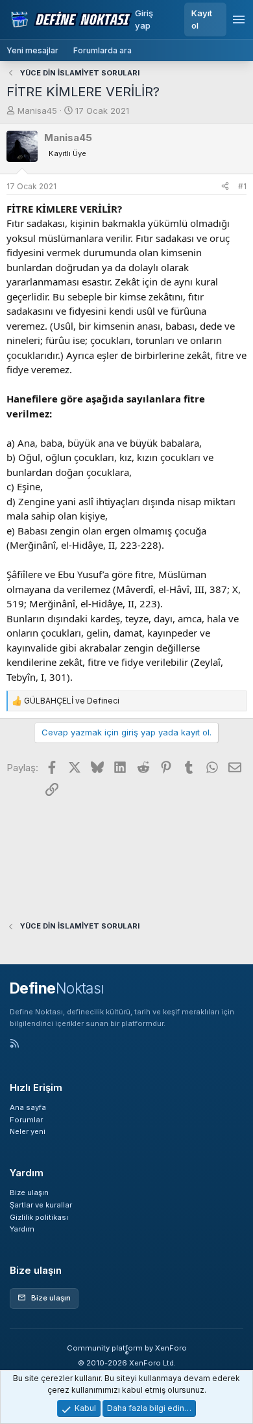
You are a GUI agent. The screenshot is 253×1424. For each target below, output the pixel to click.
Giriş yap (144, 19)
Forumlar (26, 1119)
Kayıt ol (201, 19)
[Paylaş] (225, 186)
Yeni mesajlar (32, 50)
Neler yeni (27, 1131)
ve (71, 700)
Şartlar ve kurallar (41, 1204)
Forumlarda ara (102, 50)
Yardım (22, 1228)
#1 (242, 186)
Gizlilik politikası (39, 1217)
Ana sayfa (28, 1107)
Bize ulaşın (29, 1192)
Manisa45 (37, 110)
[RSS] (14, 1044)
